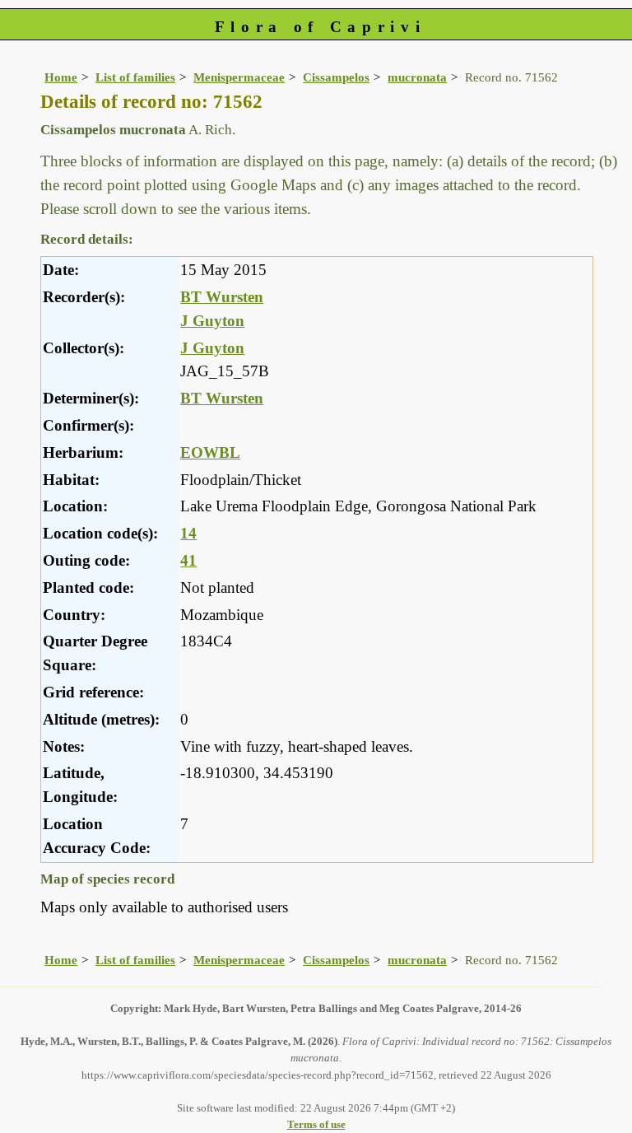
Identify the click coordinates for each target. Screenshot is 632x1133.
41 (188, 560)
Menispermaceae (239, 77)
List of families (135, 77)
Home (60, 77)
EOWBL (210, 452)
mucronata (417, 77)
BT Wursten (221, 296)
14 (188, 533)
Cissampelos (336, 77)
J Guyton (212, 320)
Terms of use (316, 1124)
